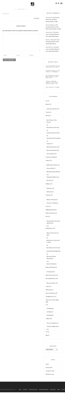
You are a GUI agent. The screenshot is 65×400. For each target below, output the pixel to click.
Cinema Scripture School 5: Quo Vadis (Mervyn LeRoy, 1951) (52, 82)
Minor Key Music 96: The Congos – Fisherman (53, 71)
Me (46, 216)
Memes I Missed (51, 199)
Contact (63, 389)
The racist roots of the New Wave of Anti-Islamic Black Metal (52, 34)
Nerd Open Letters (51, 275)
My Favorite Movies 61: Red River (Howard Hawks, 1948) (52, 19)
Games (47, 160)
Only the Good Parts (52, 108)
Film (47, 115)
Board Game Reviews (44, 389)
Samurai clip (6, 13)
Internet (48, 195)
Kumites (49, 143)
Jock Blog (49, 311)
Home (20, 389)
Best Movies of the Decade (52, 121)
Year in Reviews (51, 153)
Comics (48, 112)
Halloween (49, 191)
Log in (47, 364)
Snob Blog (49, 315)
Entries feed (49, 367)
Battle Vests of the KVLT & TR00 (53, 241)
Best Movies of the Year (53, 127)
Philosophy (49, 289)
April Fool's (49, 188)
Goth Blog (49, 308)
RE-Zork (49, 180)
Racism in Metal (51, 264)
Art (46, 101)
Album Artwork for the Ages (52, 234)
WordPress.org (50, 374)
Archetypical (50, 271)
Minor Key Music (51, 283)
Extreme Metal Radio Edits (54, 251)
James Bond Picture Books (54, 138)
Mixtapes (25, 389)
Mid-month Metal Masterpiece (51, 257)
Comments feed (50, 371)
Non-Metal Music (50, 278)
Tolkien (48, 318)
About (58, 389)
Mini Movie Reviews (52, 147)
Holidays (48, 183)
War (47, 335)
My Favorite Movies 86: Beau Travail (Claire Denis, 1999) (52, 76)
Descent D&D (50, 168)
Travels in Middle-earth (53, 326)
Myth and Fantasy (50, 267)
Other (47, 286)
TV (46, 332)
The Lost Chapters (52, 323)
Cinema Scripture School (53, 133)
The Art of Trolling (51, 203)
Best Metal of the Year (52, 247)
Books (47, 104)
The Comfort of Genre (52, 87)
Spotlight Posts (50, 296)
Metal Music (49, 228)
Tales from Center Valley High (52, 301)
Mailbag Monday (50, 209)
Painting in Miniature (52, 177)
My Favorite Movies (52, 150)
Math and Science (50, 213)
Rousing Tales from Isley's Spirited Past (53, 222)
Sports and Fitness (51, 293)
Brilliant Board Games (52, 165)
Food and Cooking (50, 157)
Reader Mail (53, 389)
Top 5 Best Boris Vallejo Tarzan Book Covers (53, 66)
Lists (47, 206)
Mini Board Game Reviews (53, 171)
